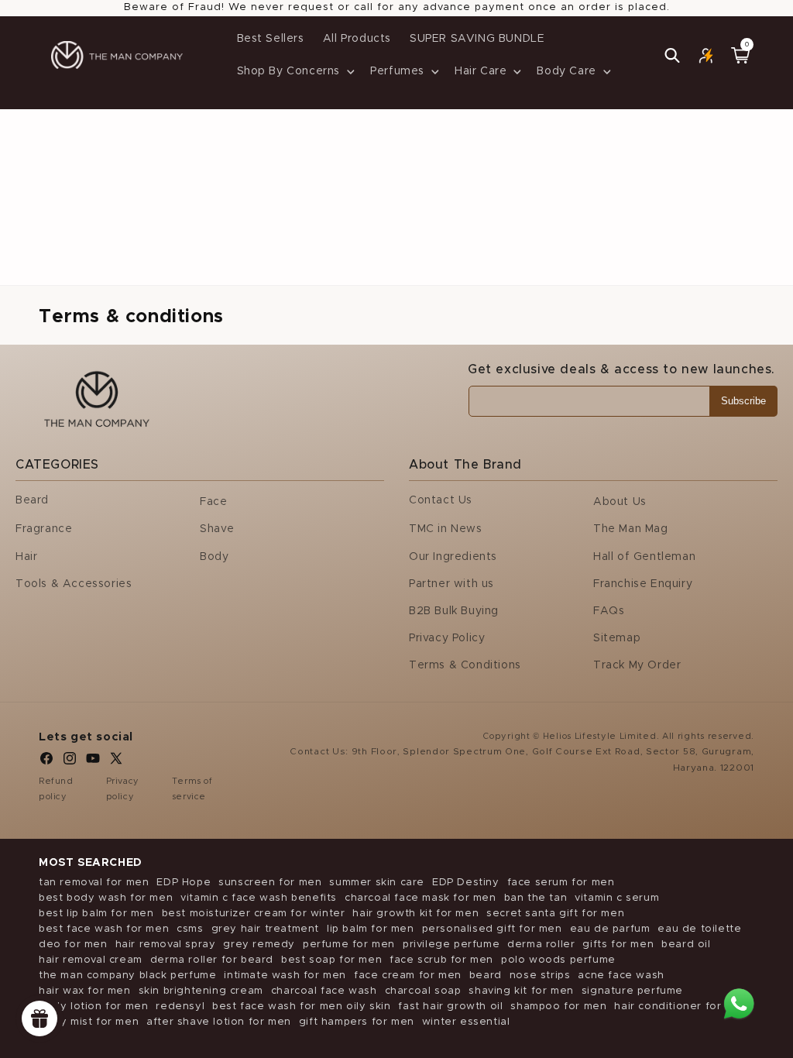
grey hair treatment (265, 929)
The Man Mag (630, 529)
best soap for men (331, 960)
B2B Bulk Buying (454, 611)
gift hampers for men (356, 1022)
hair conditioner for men (680, 1006)
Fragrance (43, 529)
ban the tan (536, 898)
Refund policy (56, 789)
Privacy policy (122, 789)
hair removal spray (165, 944)
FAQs (608, 611)
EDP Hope (183, 883)
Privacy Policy (447, 638)
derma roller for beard (211, 960)
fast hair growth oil (450, 1006)
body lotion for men (93, 1006)
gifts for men (618, 944)
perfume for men (349, 944)
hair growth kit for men (415, 914)
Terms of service (192, 789)
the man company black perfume (127, 975)
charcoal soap (423, 991)
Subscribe (743, 401)
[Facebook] (46, 762)
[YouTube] (93, 762)
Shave (217, 529)
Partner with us (451, 584)
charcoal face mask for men (420, 898)
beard (485, 975)
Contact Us (440, 500)
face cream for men (408, 975)
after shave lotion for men (218, 1022)
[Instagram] (69, 762)
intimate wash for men (285, 975)
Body (214, 556)
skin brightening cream (201, 991)
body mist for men (89, 1022)
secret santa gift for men (555, 914)
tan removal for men (94, 883)
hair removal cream (90, 960)
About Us (620, 501)
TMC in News (445, 529)
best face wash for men (104, 929)
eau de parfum (610, 929)
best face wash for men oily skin (301, 1006)
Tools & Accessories (73, 584)
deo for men (73, 944)
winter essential (466, 1022)
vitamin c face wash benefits (258, 898)
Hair (26, 556)
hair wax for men (85, 991)
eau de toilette (699, 929)
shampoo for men (558, 1006)
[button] (295, 71)
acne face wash (621, 975)
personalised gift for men (492, 929)
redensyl (180, 1006)
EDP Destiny (465, 883)
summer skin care (376, 883)
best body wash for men (106, 898)
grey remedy (259, 944)
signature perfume (632, 991)
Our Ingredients (453, 556)
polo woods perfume (558, 960)
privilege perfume (451, 944)
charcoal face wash (324, 991)
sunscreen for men (269, 883)
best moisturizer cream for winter (253, 914)
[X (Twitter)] (116, 762)
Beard (32, 500)
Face (213, 501)
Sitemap (616, 638)
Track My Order (637, 665)
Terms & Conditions (465, 665)
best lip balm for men (96, 914)
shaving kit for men (521, 991)
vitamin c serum (617, 898)
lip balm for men (370, 929)
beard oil (685, 944)
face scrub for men (441, 960)
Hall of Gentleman (644, 556)
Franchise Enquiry (642, 584)
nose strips (540, 975)
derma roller (541, 944)
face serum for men (561, 883)
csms (190, 929)
